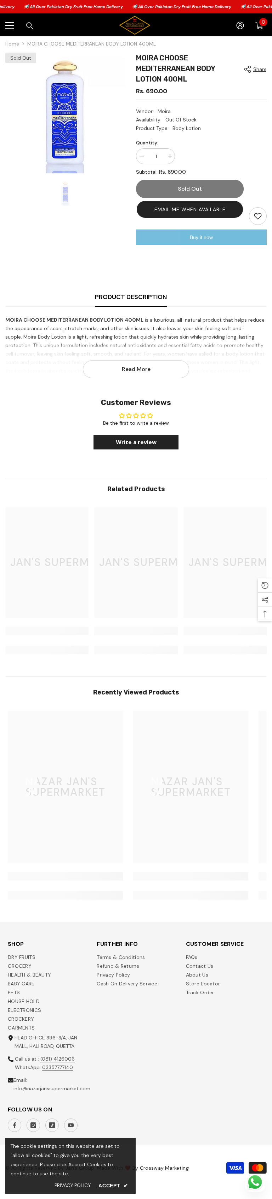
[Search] (30, 26)
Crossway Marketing (164, 1168)
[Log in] (240, 25)
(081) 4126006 (57, 1059)
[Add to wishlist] (258, 216)
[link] (47, 631)
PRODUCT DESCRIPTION (131, 297)
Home (12, 44)
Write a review (136, 442)
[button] (190, 209)
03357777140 (57, 1067)
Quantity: (147, 142)
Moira (164, 111)
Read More (136, 369)
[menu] (9, 25)
